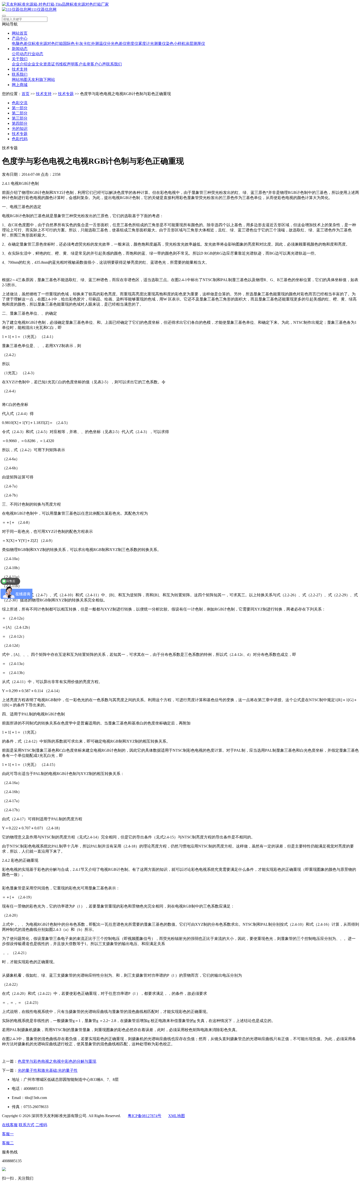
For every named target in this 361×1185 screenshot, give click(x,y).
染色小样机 (175, 43)
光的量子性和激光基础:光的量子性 (48, 1070)
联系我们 (114, 64)
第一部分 (20, 108)
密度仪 (132, 43)
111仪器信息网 (43, 9)
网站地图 (20, 79)
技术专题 (66, 94)
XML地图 (176, 1116)
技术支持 (20, 69)
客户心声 (98, 64)
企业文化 (35, 64)
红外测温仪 (97, 43)
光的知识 (20, 128)
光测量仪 (158, 43)
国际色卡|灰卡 (75, 43)
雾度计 (144, 43)
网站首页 (20, 33)
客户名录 (82, 64)
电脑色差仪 (21, 43)
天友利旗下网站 (41, 79)
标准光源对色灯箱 (47, 43)
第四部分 (20, 123)
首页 (25, 94)
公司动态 (20, 54)
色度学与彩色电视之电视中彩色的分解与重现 (57, 1061)
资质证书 (51, 64)
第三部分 (20, 118)
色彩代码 (20, 139)
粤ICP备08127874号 (144, 1116)
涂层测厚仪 (195, 43)
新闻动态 (20, 49)
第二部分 (20, 113)
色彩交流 (20, 103)
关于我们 (20, 59)
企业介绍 (20, 64)
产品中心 (20, 38)
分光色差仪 (116, 43)
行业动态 (35, 54)
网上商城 (20, 85)
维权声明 (67, 64)
